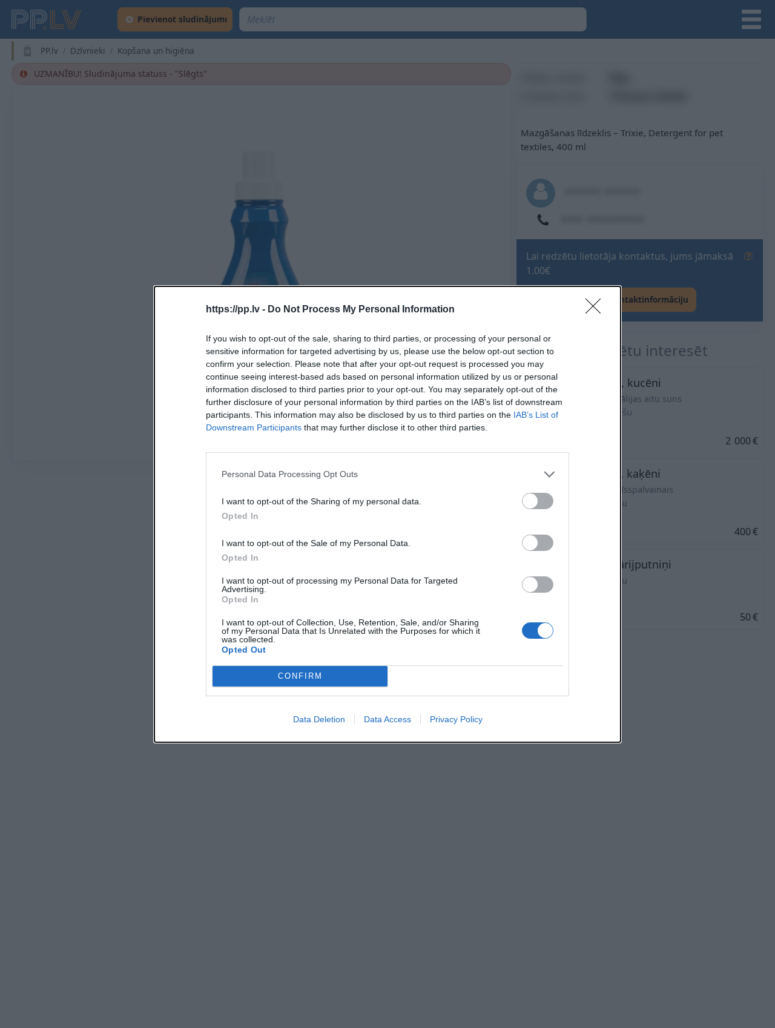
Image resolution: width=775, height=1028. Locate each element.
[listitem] (387, 474)
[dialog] (387, 514)
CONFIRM (300, 675)
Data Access (387, 719)
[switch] (537, 501)
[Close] (596, 309)
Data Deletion (319, 719)
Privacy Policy (456, 719)
